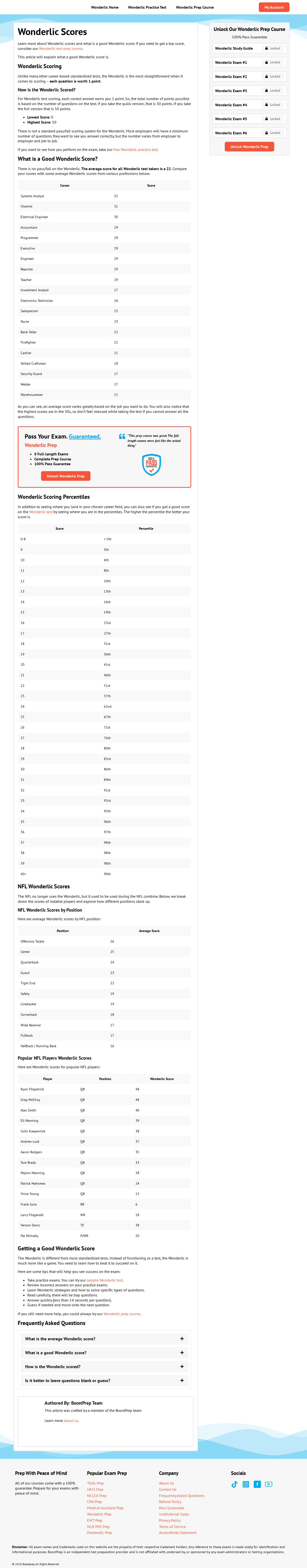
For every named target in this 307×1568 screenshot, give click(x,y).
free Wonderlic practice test (135, 149)
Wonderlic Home (104, 7)
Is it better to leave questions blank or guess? (67, 1380)
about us (71, 1420)
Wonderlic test (41, 511)
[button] (104, 1339)
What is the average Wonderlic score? (60, 1339)
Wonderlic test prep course (61, 48)
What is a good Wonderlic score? (55, 1352)
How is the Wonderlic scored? (52, 1366)
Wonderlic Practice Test (147, 7)
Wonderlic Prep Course (195, 7)
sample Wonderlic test (105, 1280)
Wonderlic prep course (122, 1313)
